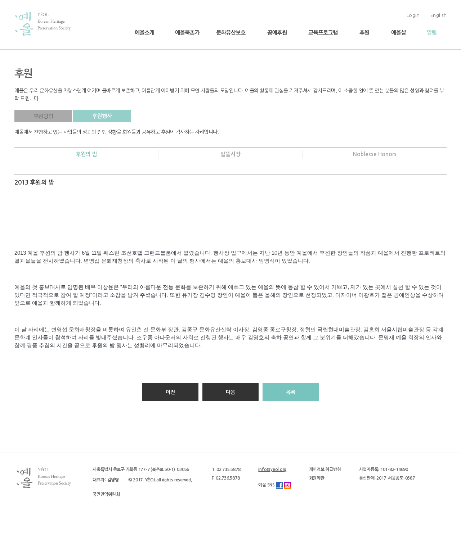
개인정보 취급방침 (325, 469)
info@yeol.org (272, 469)
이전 (170, 392)
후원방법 (43, 116)
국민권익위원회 (106, 494)
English (438, 15)
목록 (290, 392)
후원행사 (102, 116)
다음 (230, 392)
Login (413, 15)
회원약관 (317, 478)
